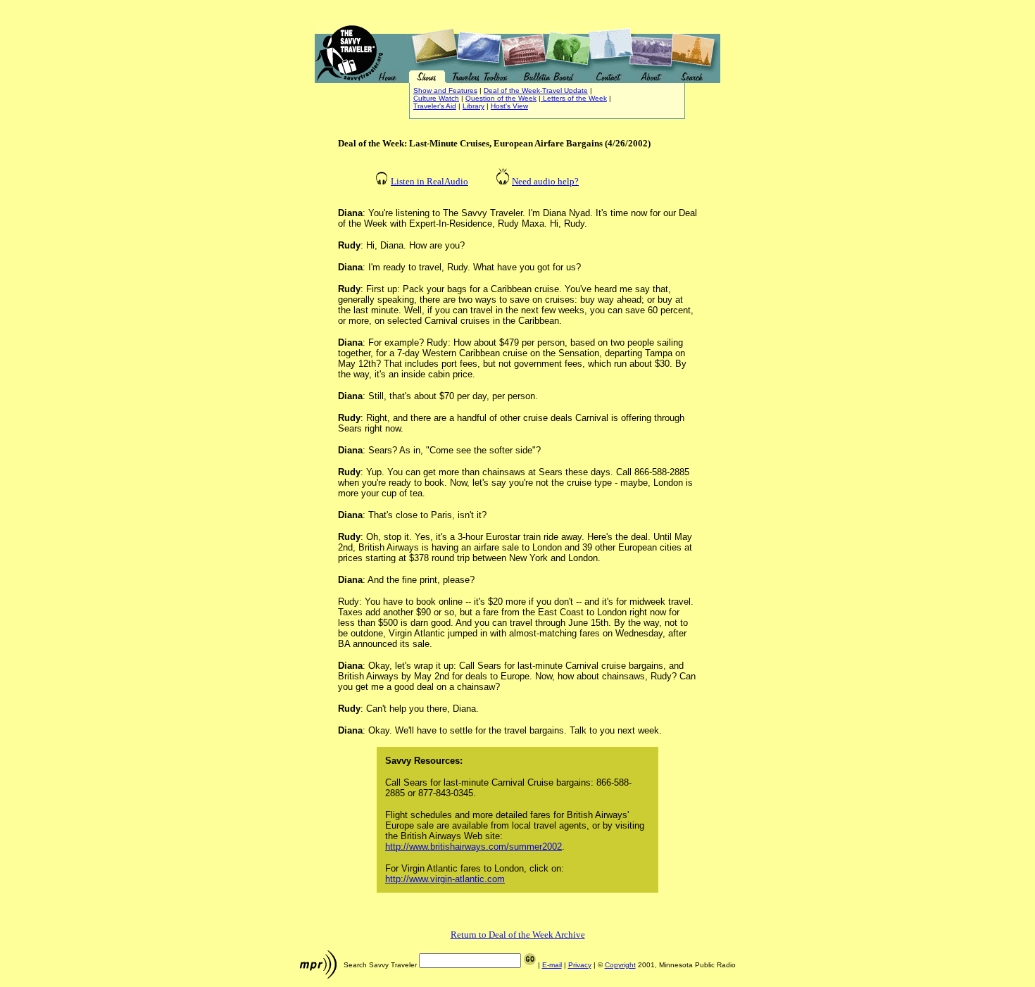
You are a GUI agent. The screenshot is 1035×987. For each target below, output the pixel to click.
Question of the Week (501, 98)
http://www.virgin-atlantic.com (445, 879)
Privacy (579, 965)
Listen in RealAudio (429, 181)
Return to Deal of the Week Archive (518, 934)
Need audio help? (545, 181)
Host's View (509, 106)
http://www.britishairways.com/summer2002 (473, 846)
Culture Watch (436, 98)
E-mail (552, 965)
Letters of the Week (574, 98)
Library (473, 106)
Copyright (620, 965)
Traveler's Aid (434, 106)
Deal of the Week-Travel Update (536, 90)
